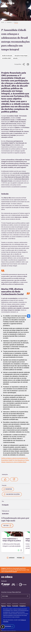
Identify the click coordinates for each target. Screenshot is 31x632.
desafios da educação (7, 55)
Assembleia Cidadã (6, 58)
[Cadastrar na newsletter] (27, 596)
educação (15, 58)
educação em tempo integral (21, 55)
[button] (5, 479)
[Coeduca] (8, 3)
